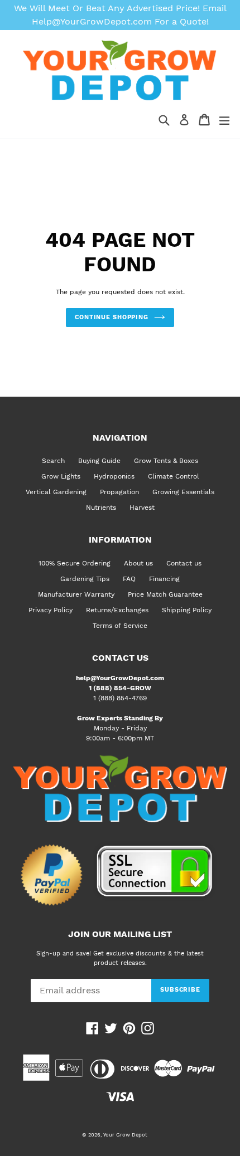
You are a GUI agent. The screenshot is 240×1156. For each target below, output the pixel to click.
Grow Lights (60, 476)
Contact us (183, 563)
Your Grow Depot (125, 1134)
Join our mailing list (120, 934)
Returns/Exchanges (117, 610)
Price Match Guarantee (165, 594)
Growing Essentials (183, 492)
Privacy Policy (50, 610)
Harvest (142, 507)
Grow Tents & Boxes (166, 461)
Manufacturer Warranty (76, 594)
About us (138, 563)
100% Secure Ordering (75, 563)
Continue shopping (111, 317)
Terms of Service (120, 626)
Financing (164, 579)
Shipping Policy (187, 610)
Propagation (119, 492)
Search (53, 461)
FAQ (129, 579)
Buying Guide (99, 461)
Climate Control (173, 476)
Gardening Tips (84, 579)
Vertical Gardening (56, 492)
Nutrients (101, 507)
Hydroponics (114, 476)
